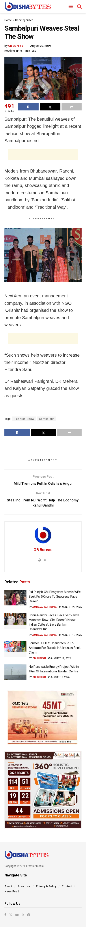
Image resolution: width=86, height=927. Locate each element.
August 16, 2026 (71, 635)
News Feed (11, 891)
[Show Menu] (71, 6)
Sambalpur (46, 418)
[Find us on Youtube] (17, 914)
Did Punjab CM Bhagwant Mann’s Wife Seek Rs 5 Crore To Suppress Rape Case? (55, 596)
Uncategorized (24, 20)
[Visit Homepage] (27, 6)
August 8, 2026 (59, 677)
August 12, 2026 (60, 658)
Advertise (24, 886)
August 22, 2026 (71, 607)
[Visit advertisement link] (43, 717)
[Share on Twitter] (50, 106)
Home (8, 20)
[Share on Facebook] (28, 106)
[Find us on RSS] (23, 914)
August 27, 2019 (40, 45)
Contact (67, 886)
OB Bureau (15, 45)
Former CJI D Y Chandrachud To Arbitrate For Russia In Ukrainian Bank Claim (54, 647)
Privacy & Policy (46, 886)
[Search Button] (79, 6)
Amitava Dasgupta (44, 607)
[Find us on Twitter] (10, 914)
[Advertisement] (43, 154)
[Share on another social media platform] (72, 106)
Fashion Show (24, 418)
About (8, 886)
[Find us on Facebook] (5, 914)
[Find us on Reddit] (28, 914)
